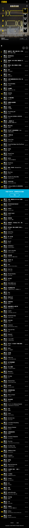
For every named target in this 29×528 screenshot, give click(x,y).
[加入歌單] (27, 48)
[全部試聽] (23, 48)
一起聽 (17, 522)
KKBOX (12, 522)
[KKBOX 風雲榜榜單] (4, 1)
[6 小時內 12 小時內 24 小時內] (24, 39)
